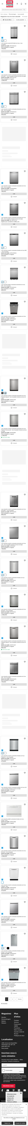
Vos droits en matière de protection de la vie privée (14, 1118)
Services (16, 1022)
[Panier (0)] (25, 4)
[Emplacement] (17, 4)
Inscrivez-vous (8, 1086)
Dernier (20, 999)
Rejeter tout (7, 1123)
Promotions (17, 1028)
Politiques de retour (19, 1035)
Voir (14, 51)
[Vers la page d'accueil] (9, 3)
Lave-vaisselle (21, 14)
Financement (17, 1024)
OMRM (16, 1026)
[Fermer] (26, 1104)
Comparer (15, 54)
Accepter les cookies (20, 1123)
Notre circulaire (18, 1030)
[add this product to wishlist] (25, 26)
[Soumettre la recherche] (24, 9)
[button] (2, 4)
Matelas (3, 1021)
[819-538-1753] (21, 4)
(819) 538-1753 (5, 1046)
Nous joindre (4, 1048)
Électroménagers (12, 14)
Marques (3, 1023)
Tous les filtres (8, 19)
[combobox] (20, 20)
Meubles (3, 1017)
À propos (16, 1020)
